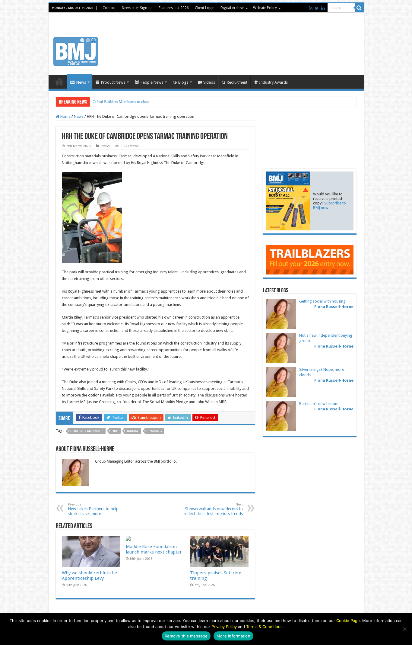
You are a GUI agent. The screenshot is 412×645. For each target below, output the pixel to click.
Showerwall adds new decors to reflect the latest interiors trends (213, 509)
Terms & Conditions (264, 626)
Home (59, 81)
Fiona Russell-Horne (333, 306)
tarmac (133, 431)
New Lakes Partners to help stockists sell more (93, 509)
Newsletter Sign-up (137, 8)
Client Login (204, 8)
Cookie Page (348, 620)
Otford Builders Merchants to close (121, 101)
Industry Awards (273, 82)
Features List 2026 (174, 8)
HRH (115, 431)
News (81, 82)
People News (152, 82)
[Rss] (311, 8)
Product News (113, 82)
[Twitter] (316, 8)
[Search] (359, 7)
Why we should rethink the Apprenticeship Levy (89, 575)
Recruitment (237, 82)
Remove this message (186, 636)
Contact (109, 8)
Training (154, 431)
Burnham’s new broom (318, 403)
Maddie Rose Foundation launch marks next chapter (154, 549)
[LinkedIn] (323, 8)
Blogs (183, 82)
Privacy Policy (224, 626)
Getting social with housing (322, 301)
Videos (209, 82)
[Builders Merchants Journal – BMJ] (75, 50)
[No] (404, 629)
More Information (233, 636)
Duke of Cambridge (86, 431)
